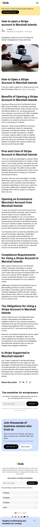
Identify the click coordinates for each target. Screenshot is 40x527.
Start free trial (10, 446)
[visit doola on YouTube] (24, 517)
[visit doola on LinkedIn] (21, 517)
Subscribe (32, 404)
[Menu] (37, 3)
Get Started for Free (9, 12)
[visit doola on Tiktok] (27, 517)
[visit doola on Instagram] (15, 517)
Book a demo (25, 446)
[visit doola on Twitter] (18, 517)
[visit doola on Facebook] (12, 517)
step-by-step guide (28, 89)
